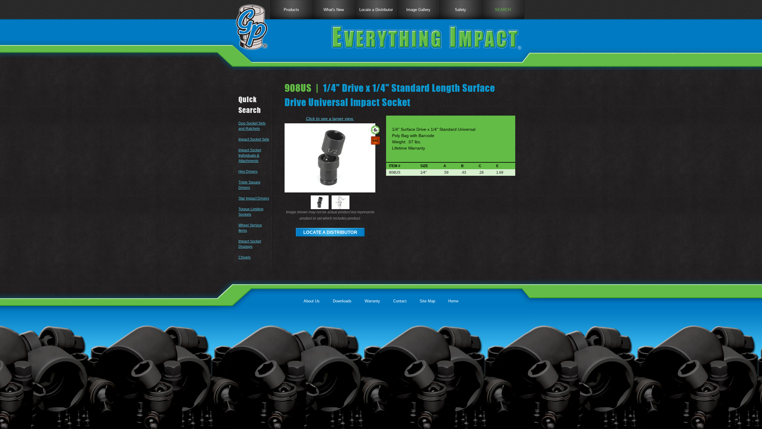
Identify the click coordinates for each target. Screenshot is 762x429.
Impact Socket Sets (253, 139)
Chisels (244, 257)
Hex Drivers (247, 172)
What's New (334, 9)
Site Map (427, 301)
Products (291, 9)
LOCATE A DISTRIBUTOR (330, 232)
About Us (312, 301)
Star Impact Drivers (253, 198)
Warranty (372, 301)
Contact (400, 301)
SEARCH (503, 9)
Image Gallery (418, 9)
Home (453, 301)
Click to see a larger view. (330, 118)
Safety (460, 9)
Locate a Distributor (376, 9)
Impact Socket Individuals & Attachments (249, 155)
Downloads (342, 301)
